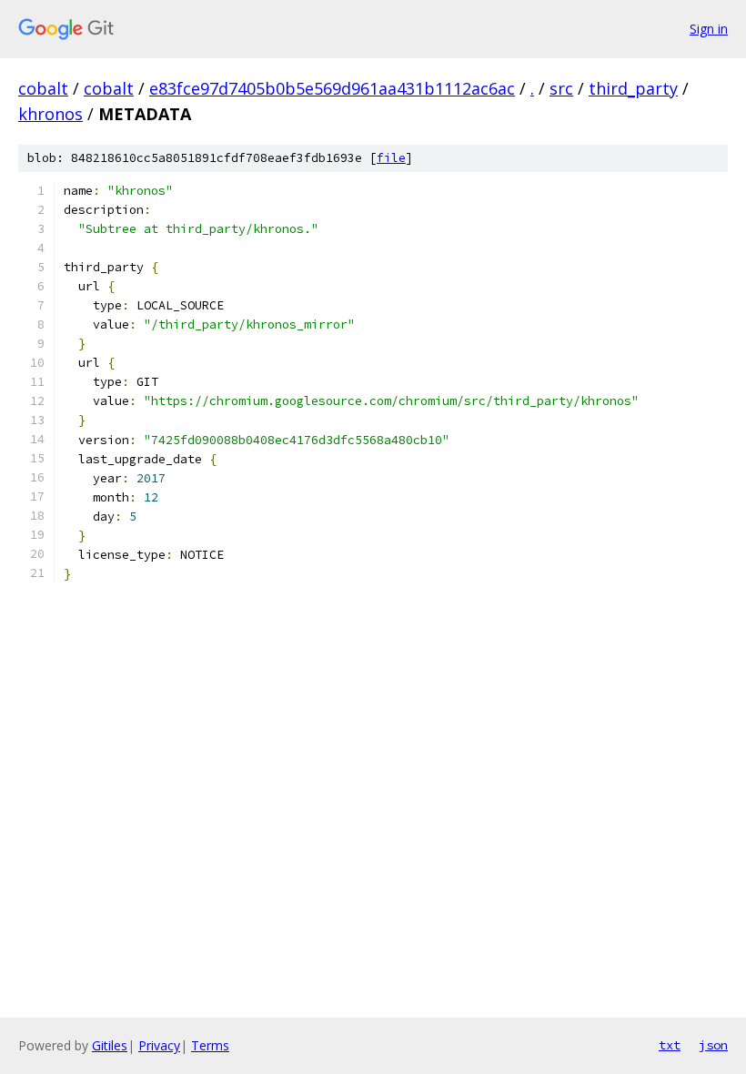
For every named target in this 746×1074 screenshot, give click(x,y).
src (561, 88)
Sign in (709, 28)
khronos (50, 114)
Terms (210, 1045)
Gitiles (109, 1045)
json (713, 1045)
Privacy (159, 1045)
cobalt (43, 88)
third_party (633, 88)
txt (669, 1045)
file (391, 158)
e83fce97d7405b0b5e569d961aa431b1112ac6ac (332, 88)
